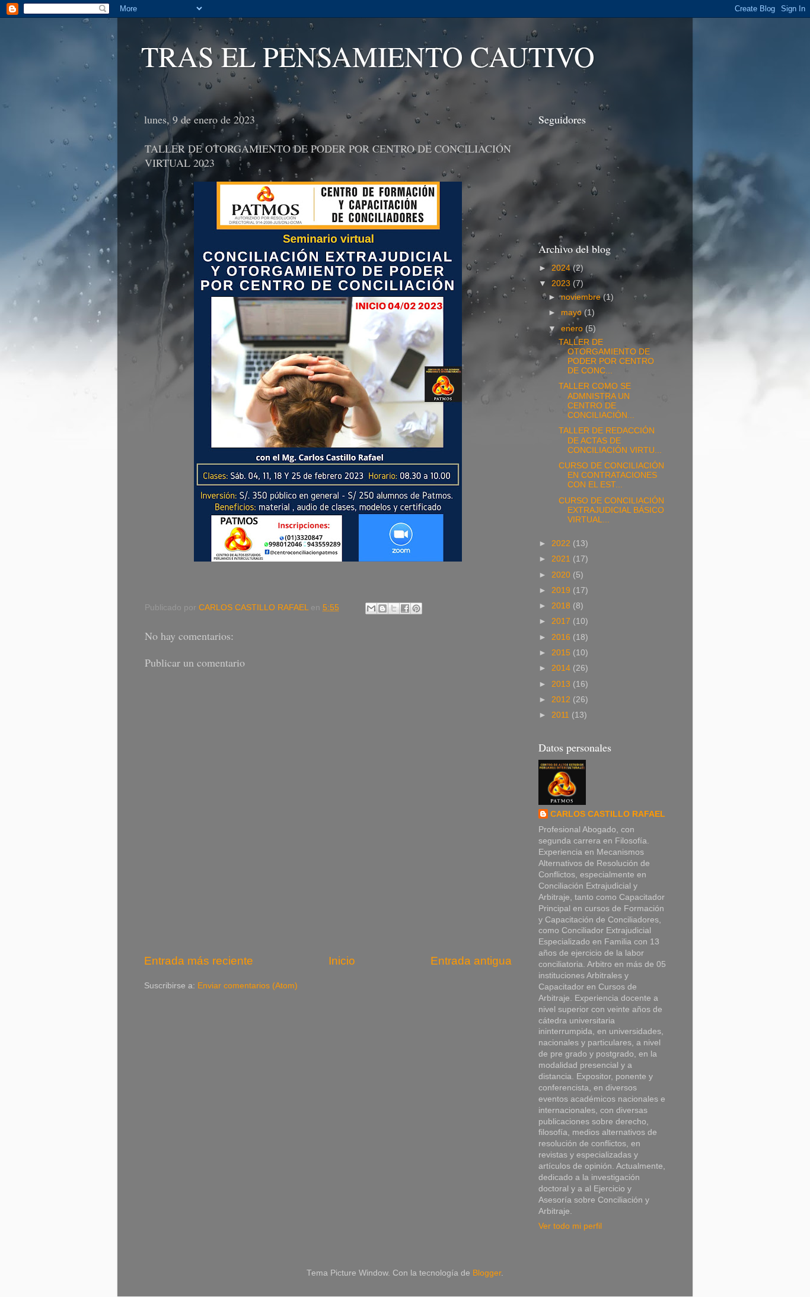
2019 (562, 590)
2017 (562, 621)
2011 (561, 715)
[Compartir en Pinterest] (416, 608)
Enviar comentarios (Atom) (247, 985)
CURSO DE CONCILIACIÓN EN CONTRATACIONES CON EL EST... (611, 475)
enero (573, 328)
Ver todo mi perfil (570, 1226)
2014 (562, 668)
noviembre (582, 297)
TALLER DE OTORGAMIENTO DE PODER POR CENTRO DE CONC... (606, 357)
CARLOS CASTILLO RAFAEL (607, 814)
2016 (562, 637)
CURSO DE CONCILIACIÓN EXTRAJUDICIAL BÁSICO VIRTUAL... (611, 510)
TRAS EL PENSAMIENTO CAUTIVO (368, 56)
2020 (562, 574)
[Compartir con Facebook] (405, 608)
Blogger (487, 1273)
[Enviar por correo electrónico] (371, 608)
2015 (562, 652)
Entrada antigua (471, 960)
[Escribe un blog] (382, 608)
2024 (562, 268)
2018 (562, 605)
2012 (562, 699)
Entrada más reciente (198, 960)
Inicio (342, 960)
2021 (562, 558)
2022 (562, 543)
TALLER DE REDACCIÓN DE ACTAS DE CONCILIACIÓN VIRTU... (610, 440)
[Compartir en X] (394, 608)
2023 (562, 283)
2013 (562, 684)
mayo (572, 312)
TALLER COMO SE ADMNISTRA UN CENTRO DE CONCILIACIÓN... (596, 401)
